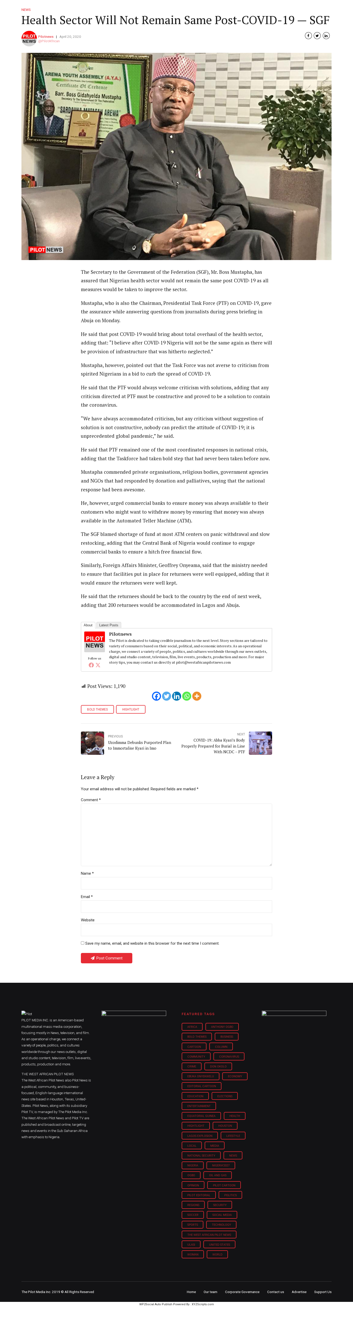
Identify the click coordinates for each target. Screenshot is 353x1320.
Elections (224, 1096)
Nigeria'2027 (221, 1165)
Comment (91, 800)
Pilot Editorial (198, 1195)
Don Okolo (218, 1066)
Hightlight (130, 709)
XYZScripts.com (203, 1304)
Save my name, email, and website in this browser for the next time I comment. (152, 943)
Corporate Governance (242, 1292)
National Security (201, 1155)
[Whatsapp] (186, 696)
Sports (192, 1224)
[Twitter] (98, 665)
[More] (196, 696)
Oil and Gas (217, 1175)
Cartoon (194, 1047)
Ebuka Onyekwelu (200, 1076)
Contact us (275, 1292)
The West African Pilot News (209, 1235)
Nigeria (192, 1165)
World (217, 1254)
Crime (191, 1066)
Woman (192, 1254)
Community (196, 1056)
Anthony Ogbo (222, 1027)
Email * (87, 896)
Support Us (303, 7)
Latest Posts (108, 625)
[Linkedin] (176, 696)
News (233, 1155)
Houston (225, 1126)
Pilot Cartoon (224, 1185)
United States (219, 1244)
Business (165, 7)
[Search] (328, 3)
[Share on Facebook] (308, 35)
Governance (249, 7)
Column (221, 1047)
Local (191, 1145)
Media (214, 1145)
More (277, 7)
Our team (210, 1292)
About (88, 625)
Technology (221, 1224)
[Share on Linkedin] (326, 35)
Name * (87, 873)
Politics (230, 1195)
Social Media (222, 1215)
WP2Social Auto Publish (155, 1304)
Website (88, 920)
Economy (235, 1076)
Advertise (299, 1292)
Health (234, 1116)
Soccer (192, 1215)
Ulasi (191, 1244)
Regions (193, 1205)
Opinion (220, 7)
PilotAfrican (51, 41)
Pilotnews (45, 36)
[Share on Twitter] (317, 35)
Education (195, 1096)
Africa (192, 1027)
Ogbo (191, 1175)
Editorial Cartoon (201, 1086)
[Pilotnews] (94, 650)
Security (220, 1205)
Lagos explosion (199, 1136)
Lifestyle (193, 7)
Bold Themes (97, 709)
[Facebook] (91, 665)
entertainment (199, 1106)
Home (140, 7)
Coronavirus (229, 1056)
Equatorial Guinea (201, 1116)
